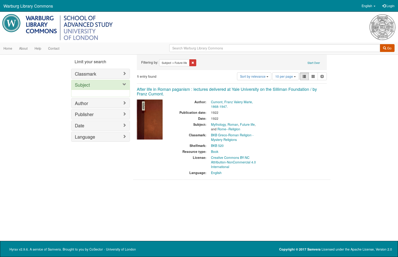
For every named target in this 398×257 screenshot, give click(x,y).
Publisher (84, 114)
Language (85, 136)
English (216, 172)
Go (389, 48)
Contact (53, 48)
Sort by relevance (253, 76)
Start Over (313, 63)
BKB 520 (217, 145)
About (23, 48)
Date (79, 125)
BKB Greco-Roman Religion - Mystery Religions (232, 137)
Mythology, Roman (224, 124)
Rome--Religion (228, 129)
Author (81, 103)
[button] (368, 5)
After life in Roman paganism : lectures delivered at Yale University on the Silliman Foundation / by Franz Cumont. (227, 91)
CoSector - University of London (112, 249)
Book (214, 151)
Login (390, 5)
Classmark (85, 73)
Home (7, 48)
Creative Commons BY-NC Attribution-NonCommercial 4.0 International (233, 162)
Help (38, 48)
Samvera (54, 249)
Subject (82, 84)
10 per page (284, 76)
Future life (247, 124)
